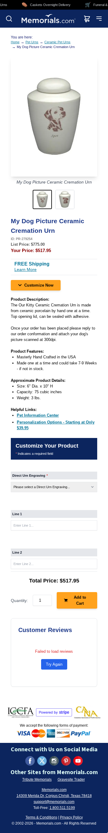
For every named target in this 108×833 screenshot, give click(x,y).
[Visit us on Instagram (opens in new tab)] (54, 761)
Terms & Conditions (41, 817)
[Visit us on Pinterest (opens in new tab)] (66, 761)
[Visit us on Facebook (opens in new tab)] (30, 761)
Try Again (54, 664)
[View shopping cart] (87, 18)
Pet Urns (32, 42)
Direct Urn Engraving (30, 475)
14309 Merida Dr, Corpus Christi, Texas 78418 (54, 796)
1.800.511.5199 (62, 808)
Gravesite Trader (71, 779)
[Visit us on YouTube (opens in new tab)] (78, 761)
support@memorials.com (54, 802)
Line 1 (17, 514)
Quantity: (19, 600)
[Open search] (9, 18)
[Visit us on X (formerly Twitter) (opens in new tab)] (42, 761)
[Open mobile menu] (99, 19)
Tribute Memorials (37, 779)
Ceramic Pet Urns (57, 42)
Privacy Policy (71, 817)
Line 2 (17, 552)
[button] (43, 199)
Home (15, 42)
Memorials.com (54, 790)
